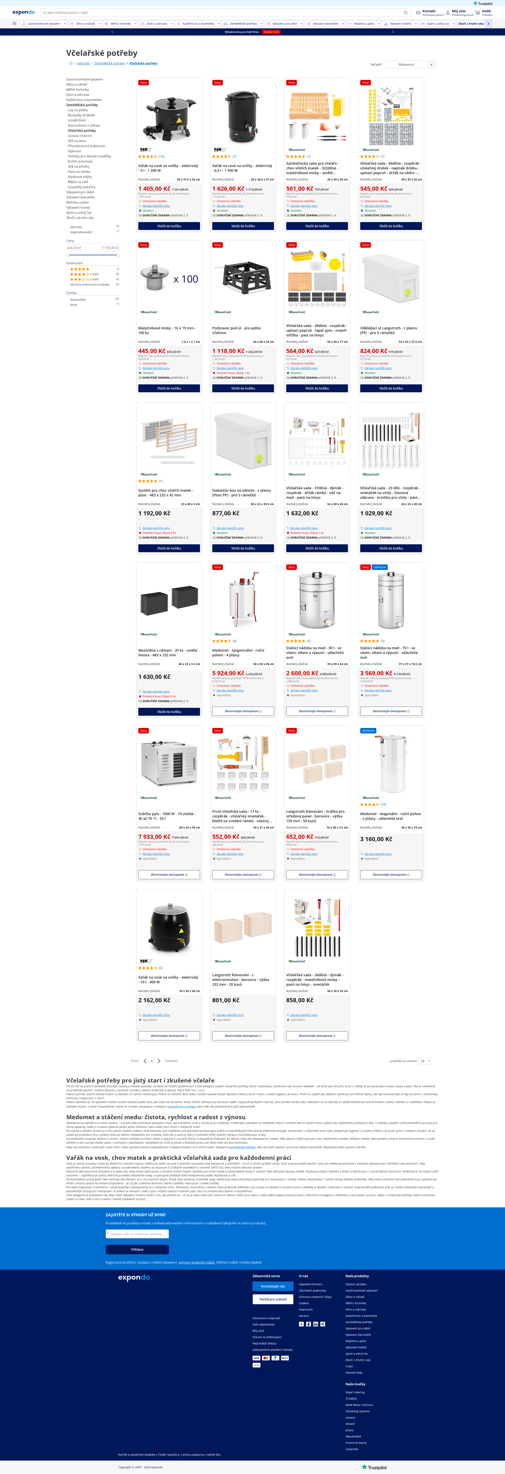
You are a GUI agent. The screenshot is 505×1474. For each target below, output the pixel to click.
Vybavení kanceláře (80, 197)
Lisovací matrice (80, 136)
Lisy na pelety (78, 110)
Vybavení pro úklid (80, 192)
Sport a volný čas (79, 212)
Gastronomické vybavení (84, 79)
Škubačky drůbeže (81, 115)
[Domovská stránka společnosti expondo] (71, 63)
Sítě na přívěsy (78, 166)
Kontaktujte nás (273, 1286)
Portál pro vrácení (273, 1299)
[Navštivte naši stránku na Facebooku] (308, 1325)
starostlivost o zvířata (182, 1106)
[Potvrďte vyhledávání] (406, 12)
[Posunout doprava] (120, 32)
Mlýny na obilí (78, 182)
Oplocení (74, 151)
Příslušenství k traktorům (86, 146)
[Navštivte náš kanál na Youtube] (301, 1325)
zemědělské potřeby (242, 1147)
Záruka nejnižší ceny (156, 206)
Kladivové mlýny (80, 177)
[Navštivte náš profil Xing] (322, 1325)
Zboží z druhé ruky (80, 218)
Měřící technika (77, 89)
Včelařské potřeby (82, 130)
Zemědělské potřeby (82, 105)
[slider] (68, 255)
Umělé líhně (77, 120)
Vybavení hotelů (78, 207)
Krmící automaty (80, 161)
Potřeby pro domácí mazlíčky (89, 156)
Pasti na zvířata (79, 171)
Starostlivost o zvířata (84, 125)
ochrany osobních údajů (197, 1262)
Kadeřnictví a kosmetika (84, 100)
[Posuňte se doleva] (344, 32)
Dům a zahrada (77, 94)
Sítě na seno (77, 141)
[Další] (158, 1061)
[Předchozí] (144, 1061)
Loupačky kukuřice (81, 187)
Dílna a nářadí (76, 84)
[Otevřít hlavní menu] (14, 23)
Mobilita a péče (77, 202)
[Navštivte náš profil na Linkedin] (315, 1325)
